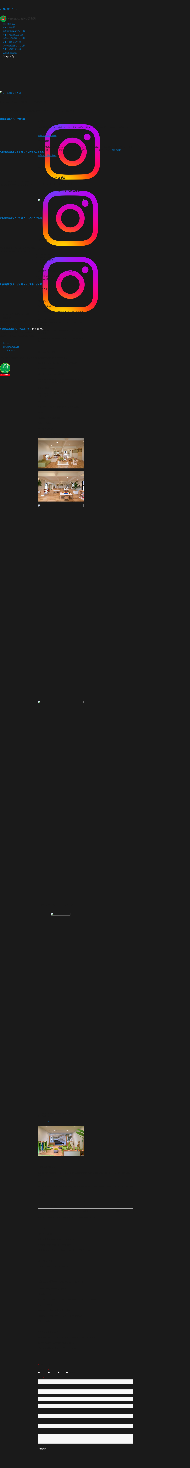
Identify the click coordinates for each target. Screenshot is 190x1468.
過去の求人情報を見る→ (47, 155)
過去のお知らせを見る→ (47, 135)
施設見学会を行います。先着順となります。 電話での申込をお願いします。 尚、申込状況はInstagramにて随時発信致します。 (84, 128)
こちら (47, 1121)
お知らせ (14, 110)
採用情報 (70, 110)
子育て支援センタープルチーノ (36, 110)
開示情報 (58, 110)
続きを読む (116, 150)
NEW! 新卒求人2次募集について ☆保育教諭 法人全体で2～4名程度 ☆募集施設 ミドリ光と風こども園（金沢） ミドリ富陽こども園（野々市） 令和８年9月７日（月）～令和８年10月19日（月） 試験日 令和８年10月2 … (85, 148)
